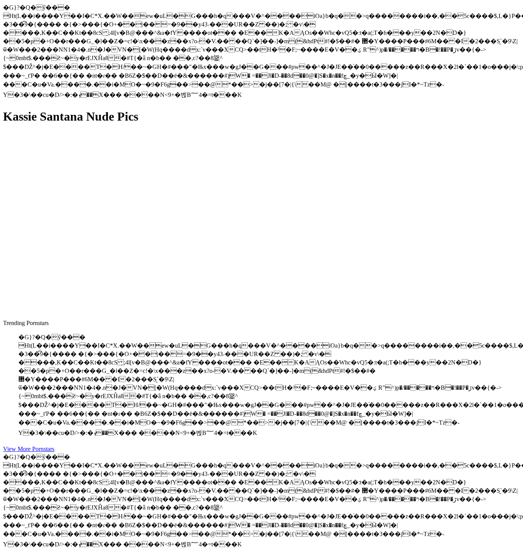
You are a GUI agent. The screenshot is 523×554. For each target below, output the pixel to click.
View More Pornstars (28, 449)
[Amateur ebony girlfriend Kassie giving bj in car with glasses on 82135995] (75, 281)
